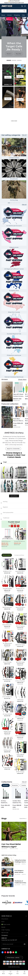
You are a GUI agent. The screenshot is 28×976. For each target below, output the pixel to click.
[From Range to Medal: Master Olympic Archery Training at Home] (7, 872)
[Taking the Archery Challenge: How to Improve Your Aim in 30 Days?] (7, 861)
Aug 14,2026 (17, 864)
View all (24, 135)
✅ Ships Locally (5, 924)
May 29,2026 (4, 848)
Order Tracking (5, 929)
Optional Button (14, 496)
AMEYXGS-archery (14, 848)
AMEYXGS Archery (16, 966)
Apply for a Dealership (13, 448)
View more (7, 392)
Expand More (22, 818)
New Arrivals (4, 932)
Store (2, 921)
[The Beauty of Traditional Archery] (7, 882)
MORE (24, 404)
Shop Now (8, 53)
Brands (3, 927)
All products (4, 918)
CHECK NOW (14, 120)
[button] (25, 6)
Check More (19, 53)
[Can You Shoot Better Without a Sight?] (14, 831)
